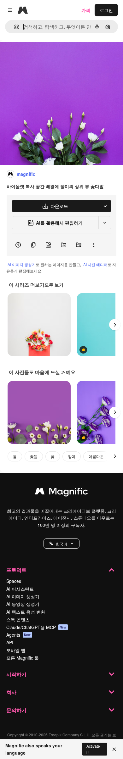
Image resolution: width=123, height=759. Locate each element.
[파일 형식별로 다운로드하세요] (105, 206)
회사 (11, 692)
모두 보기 (53, 285)
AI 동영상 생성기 (22, 604)
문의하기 (16, 710)
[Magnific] (61, 492)
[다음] (114, 324)
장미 (71, 456)
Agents (18, 635)
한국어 (61, 543)
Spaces (13, 581)
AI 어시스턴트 (20, 589)
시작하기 (16, 674)
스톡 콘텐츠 (18, 619)
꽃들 (34, 456)
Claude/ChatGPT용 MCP (36, 627)
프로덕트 (16, 569)
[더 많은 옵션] (93, 244)
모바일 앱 (15, 650)
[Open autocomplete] (14, 27)
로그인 (106, 10)
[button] (61, 544)
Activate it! (93, 749)
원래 (36, 54)
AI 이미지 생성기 (22, 264)
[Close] (114, 749)
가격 (85, 10)
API (9, 642)
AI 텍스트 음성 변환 (25, 612)
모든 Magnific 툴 (22, 658)
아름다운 (96, 456)
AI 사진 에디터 (95, 264)
